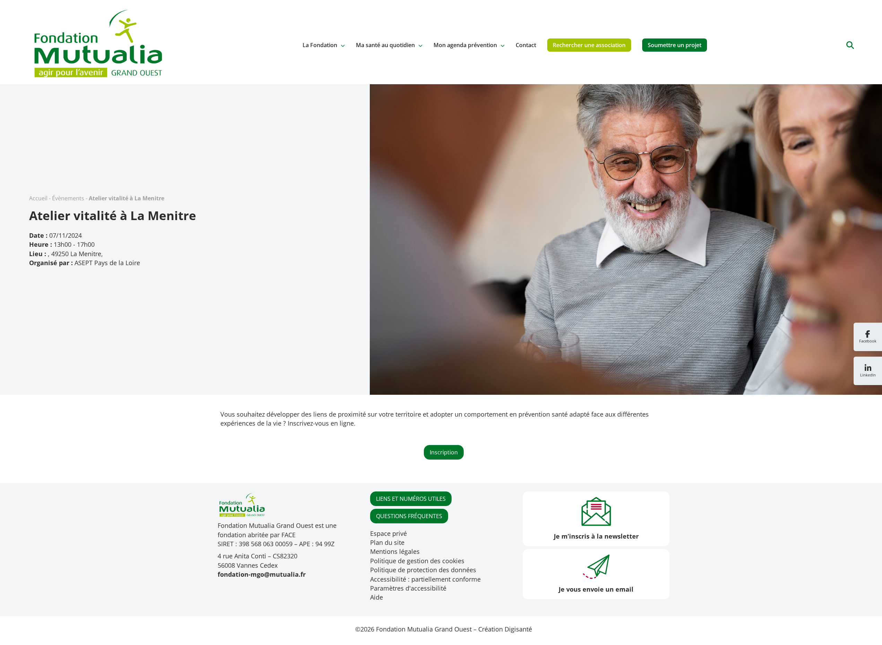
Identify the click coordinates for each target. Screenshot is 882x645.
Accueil (38, 198)
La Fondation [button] (320, 45)
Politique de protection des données (423, 570)
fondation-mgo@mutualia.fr (262, 574)
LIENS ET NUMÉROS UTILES (411, 499)
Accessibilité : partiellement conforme (425, 579)
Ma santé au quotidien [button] (385, 45)
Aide (376, 597)
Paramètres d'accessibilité (408, 588)
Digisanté (518, 629)
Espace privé (388, 533)
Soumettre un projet (674, 45)
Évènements (68, 198)
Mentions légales (395, 551)
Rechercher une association (589, 45)
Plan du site (387, 542)
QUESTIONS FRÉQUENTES (409, 516)
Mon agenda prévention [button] (465, 45)
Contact (526, 45)
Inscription (444, 452)
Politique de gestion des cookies (417, 561)
